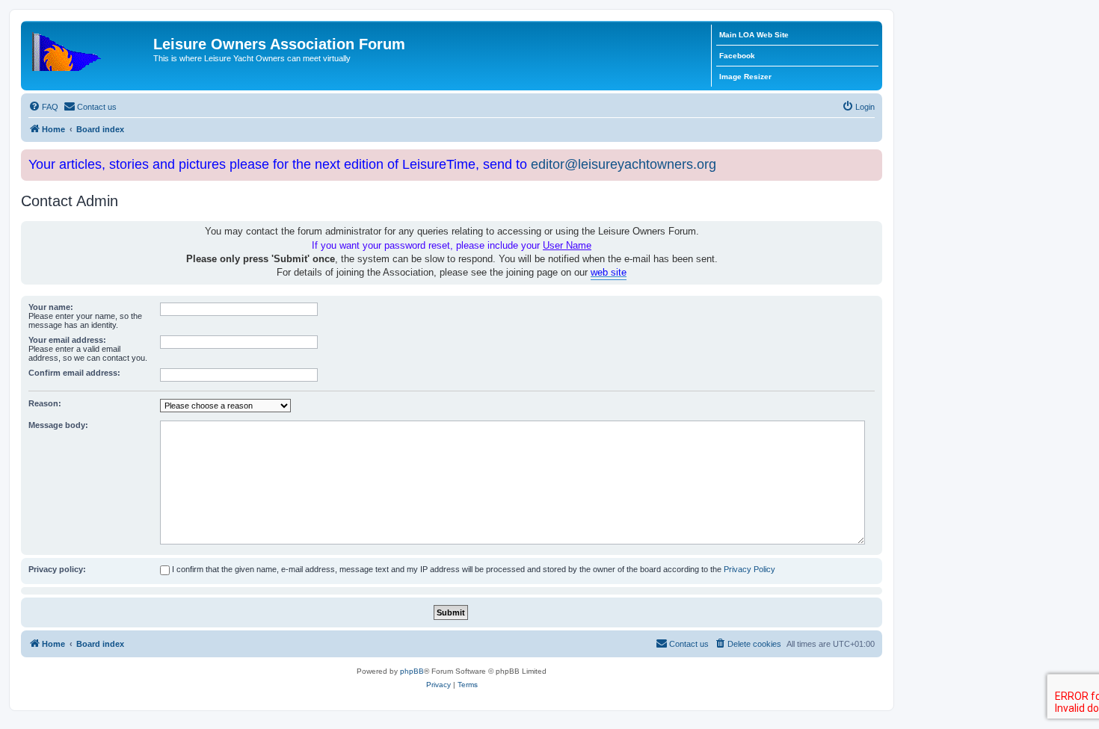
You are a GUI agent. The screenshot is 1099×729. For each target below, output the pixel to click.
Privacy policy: (57, 569)
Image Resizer (745, 76)
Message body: (58, 425)
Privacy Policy (749, 569)
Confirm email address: (74, 372)
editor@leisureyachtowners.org (623, 164)
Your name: (50, 307)
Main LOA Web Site (754, 35)
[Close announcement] (872, 158)
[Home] (89, 48)
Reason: (44, 403)
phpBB (412, 671)
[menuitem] (43, 107)
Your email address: (67, 339)
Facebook (737, 56)
